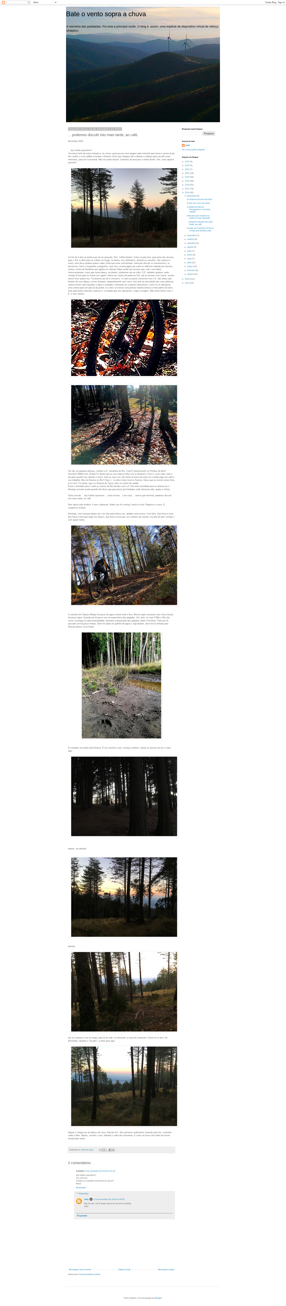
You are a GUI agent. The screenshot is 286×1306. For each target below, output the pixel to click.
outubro (191, 239)
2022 (187, 169)
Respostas (84, 1193)
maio (189, 258)
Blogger (158, 1298)
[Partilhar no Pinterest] (113, 1150)
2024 (187, 161)
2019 (187, 181)
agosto (190, 247)
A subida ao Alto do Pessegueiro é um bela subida (198, 209)
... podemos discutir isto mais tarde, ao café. (200, 223)
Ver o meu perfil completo (193, 150)
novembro (192, 235)
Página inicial (124, 1269)
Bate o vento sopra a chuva (106, 14)
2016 (187, 192)
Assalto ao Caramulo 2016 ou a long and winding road (200, 229)
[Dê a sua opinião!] (103, 1150)
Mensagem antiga (166, 1269)
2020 (187, 177)
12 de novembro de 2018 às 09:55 (109, 1199)
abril (189, 262)
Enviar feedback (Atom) (89, 1274)
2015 (187, 279)
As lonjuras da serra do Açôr (199, 199)
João (86, 1199)
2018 (187, 185)
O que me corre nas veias (198, 203)
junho (190, 255)
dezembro (192, 196)
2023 (187, 165)
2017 (187, 189)
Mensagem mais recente (80, 1269)
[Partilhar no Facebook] (110, 1150)
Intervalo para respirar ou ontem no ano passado (198, 217)
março (190, 266)
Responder (81, 1187)
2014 (187, 283)
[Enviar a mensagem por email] (100, 1150)
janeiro (190, 274)
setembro (191, 243)
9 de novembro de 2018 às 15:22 (100, 1171)
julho (189, 251)
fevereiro (191, 270)
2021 (187, 173)
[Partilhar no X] (107, 1150)
